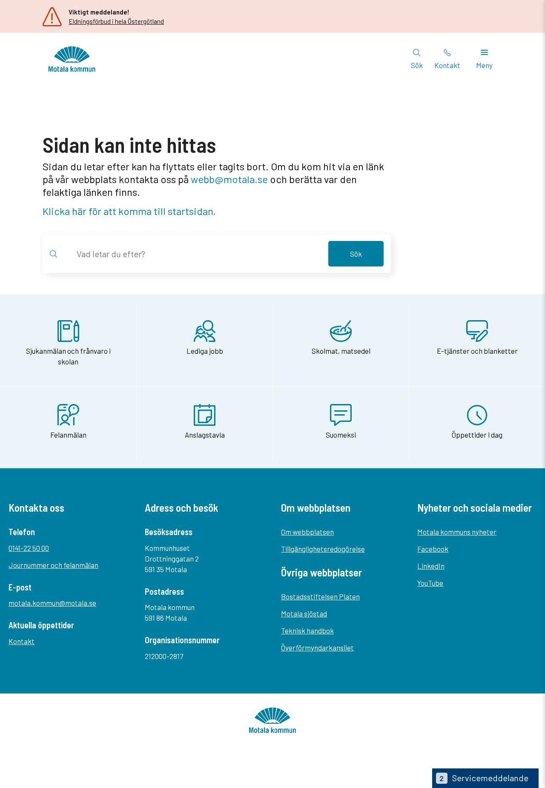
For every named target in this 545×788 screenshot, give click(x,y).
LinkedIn (431, 566)
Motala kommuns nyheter (456, 531)
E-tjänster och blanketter (477, 351)
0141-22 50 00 (29, 548)
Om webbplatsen (307, 531)
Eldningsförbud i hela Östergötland (116, 21)
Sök (356, 253)
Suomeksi (341, 434)
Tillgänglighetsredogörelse (323, 548)
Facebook (432, 548)
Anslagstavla (205, 434)
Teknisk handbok (307, 630)
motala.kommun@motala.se (52, 603)
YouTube (430, 583)
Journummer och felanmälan (53, 565)
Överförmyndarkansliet (317, 647)
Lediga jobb (204, 351)
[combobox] (197, 253)
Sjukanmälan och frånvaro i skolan (68, 356)
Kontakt (21, 641)
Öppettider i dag (477, 434)
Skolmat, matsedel (341, 351)
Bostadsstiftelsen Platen (320, 596)
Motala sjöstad (304, 613)
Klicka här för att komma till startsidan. (129, 211)
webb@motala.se (229, 179)
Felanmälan (68, 434)
